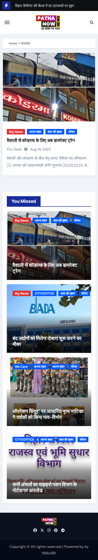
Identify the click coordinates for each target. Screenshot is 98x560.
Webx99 (49, 553)
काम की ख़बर (55, 132)
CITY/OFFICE (44, 293)
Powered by (74, 546)
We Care (21, 366)
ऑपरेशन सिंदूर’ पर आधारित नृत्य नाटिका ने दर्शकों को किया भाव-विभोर (48, 414)
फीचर (71, 132)
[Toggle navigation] (7, 22)
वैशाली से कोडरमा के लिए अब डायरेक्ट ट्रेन (41, 140)
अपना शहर (35, 132)
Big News (16, 132)
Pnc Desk (15, 149)
